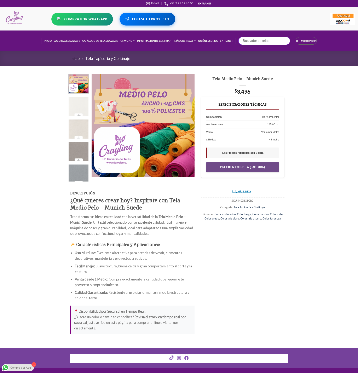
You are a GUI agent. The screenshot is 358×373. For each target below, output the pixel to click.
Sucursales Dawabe (67, 40)
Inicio (47, 40)
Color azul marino (225, 214)
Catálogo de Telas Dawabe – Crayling (107, 40)
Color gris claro (229, 218)
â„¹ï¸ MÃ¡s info (241, 191)
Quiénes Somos (208, 40)
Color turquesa (271, 218)
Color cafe (276, 214)
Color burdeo (260, 214)
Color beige (244, 214)
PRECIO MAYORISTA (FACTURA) (242, 167)
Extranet (226, 40)
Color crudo (211, 218)
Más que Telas (183, 40)
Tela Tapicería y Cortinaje (107, 58)
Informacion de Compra (153, 40)
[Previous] (99, 126)
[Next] (187, 126)
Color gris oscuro (250, 218)
